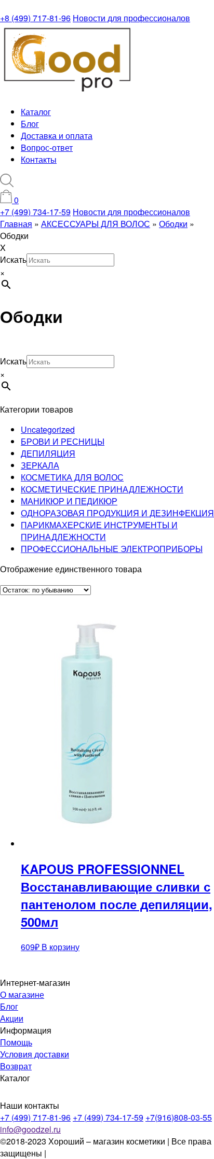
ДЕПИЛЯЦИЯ (48, 453)
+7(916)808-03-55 (178, 1117)
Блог (30, 124)
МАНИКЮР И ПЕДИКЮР (69, 501)
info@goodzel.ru (30, 1129)
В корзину (60, 947)
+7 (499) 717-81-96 (35, 1117)
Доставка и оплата (56, 136)
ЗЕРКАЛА (40, 465)
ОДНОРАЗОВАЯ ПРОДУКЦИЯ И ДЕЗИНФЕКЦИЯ (117, 513)
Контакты (39, 159)
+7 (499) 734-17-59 (35, 212)
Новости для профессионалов (131, 18)
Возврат (16, 1066)
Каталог (36, 112)
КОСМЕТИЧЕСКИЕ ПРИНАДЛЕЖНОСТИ (102, 489)
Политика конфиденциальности (109, 1153)
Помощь (16, 1042)
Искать (13, 259)
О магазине (22, 994)
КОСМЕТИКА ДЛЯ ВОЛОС (72, 477)
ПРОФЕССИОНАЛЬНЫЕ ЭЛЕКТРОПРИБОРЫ (112, 549)
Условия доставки (34, 1054)
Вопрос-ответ (47, 147)
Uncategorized (48, 429)
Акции (11, 1018)
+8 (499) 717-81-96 (35, 18)
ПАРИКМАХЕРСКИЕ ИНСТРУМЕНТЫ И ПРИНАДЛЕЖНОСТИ (99, 531)
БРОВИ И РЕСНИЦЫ (62, 441)
